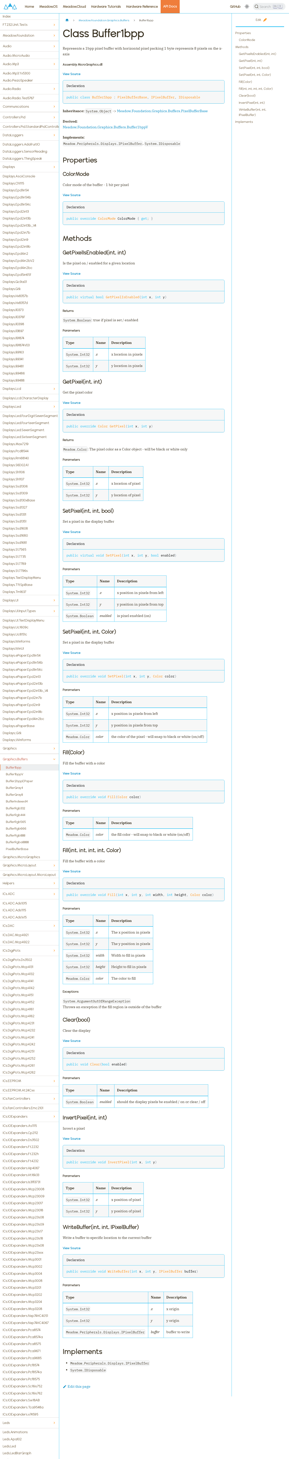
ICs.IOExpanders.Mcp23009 (23, 1196)
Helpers (8, 883)
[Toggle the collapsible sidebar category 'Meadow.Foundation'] (54, 35)
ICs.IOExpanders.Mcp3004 (22, 1274)
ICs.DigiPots (11, 950)
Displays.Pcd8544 (16, 451)
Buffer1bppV (14, 774)
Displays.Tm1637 (14, 592)
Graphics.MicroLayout (19, 865)
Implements (244, 122)
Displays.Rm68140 (16, 458)
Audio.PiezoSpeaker (18, 80)
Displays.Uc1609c (16, 627)
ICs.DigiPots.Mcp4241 (18, 1037)
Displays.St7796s (15, 571)
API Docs (170, 6)
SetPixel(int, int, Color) (255, 75)
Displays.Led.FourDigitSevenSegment (30, 416)
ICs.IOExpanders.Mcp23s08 (23, 1217)
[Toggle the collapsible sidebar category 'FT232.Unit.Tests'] (54, 25)
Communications (16, 106)
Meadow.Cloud (74, 6)
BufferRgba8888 (17, 842)
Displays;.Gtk (12, 733)
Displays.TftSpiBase (17, 585)
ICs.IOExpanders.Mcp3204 (22, 1302)
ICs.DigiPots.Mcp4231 (18, 1023)
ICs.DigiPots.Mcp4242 (19, 1044)
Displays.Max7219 (16, 444)
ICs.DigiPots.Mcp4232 (19, 1030)
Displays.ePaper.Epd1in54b (23, 662)
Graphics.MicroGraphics (21, 857)
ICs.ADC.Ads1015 (15, 903)
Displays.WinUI (13, 648)
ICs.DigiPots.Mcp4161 (18, 1009)
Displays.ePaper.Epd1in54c (23, 670)
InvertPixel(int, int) (252, 103)
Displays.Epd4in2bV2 (18, 261)
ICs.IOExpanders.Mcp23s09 (23, 1224)
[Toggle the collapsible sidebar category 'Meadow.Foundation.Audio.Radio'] (54, 89)
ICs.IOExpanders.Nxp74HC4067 (26, 1323)
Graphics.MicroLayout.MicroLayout (29, 875)
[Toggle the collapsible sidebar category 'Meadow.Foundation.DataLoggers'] (54, 135)
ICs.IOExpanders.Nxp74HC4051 (25, 1316)
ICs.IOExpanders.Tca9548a (23, 1407)
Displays (9, 167)
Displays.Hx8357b (15, 296)
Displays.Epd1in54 (16, 190)
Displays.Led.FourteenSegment (26, 423)
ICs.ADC (9, 894)
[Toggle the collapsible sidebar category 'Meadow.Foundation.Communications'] (54, 106)
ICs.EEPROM (12, 1081)
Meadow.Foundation (18, 35)
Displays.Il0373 (13, 310)
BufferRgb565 (16, 822)
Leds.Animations (15, 1432)
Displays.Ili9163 (13, 352)
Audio (7, 46)
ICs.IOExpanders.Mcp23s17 (23, 1231)
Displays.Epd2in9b (16, 246)
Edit (258, 20)
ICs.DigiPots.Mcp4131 (18, 967)
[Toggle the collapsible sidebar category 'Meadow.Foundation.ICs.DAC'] (54, 926)
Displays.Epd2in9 (15, 240)
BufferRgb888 (15, 835)
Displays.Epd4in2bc (17, 268)
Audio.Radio (12, 89)
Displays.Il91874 (13, 338)
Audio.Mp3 (11, 64)
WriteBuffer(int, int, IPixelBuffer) (252, 112)
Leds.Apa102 (12, 1439)
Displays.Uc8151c (15, 634)
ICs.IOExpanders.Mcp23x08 (23, 1245)
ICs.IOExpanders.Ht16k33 (21, 1175)
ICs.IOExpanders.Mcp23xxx (23, 1252)
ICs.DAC (8, 926)
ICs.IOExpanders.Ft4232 (21, 1161)
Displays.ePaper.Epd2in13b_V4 (25, 691)
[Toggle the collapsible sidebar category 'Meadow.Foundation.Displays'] (54, 167)
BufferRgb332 (15, 808)
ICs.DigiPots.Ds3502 (17, 960)
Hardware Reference (142, 6)
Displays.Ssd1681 (15, 543)
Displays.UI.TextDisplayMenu (23, 620)
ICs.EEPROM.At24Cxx (19, 1090)
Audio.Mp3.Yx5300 (16, 73)
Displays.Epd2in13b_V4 (19, 225)
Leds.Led (9, 1446)
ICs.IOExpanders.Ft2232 (21, 1147)
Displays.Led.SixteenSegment (25, 437)
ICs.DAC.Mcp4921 (16, 935)
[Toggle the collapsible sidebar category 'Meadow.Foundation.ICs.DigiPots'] (54, 950)
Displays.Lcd (12, 389)
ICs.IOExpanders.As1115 (20, 1126)
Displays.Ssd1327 (15, 507)
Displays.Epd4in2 (15, 254)
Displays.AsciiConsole (19, 176)
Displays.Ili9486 (14, 373)
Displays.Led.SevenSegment (23, 430)
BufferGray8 (14, 795)
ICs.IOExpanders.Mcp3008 (22, 1281)
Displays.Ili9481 (13, 366)
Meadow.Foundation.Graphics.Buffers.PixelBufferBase (162, 111)
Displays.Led (12, 407)
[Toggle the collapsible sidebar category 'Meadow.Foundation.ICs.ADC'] (54, 894)
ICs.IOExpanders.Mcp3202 (22, 1295)
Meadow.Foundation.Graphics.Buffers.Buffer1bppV (105, 127)
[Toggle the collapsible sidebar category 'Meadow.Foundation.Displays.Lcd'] (54, 389)
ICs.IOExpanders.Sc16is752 (22, 1386)
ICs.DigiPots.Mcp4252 (19, 1058)
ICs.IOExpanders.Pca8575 (22, 1344)
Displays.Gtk (12, 289)
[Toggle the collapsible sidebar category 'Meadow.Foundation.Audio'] (54, 46)
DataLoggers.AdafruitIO (21, 144)
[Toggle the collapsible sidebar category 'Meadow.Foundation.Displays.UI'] (54, 600)
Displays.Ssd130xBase (19, 500)
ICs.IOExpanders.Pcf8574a (22, 1372)
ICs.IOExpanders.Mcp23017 (23, 1203)
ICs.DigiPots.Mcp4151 (18, 995)
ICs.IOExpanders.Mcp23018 (23, 1210)
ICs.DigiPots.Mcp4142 (19, 988)
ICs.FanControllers (16, 1099)
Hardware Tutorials (106, 6)
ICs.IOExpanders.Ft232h (21, 1154)
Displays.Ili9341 (13, 359)
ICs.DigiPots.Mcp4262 (19, 1072)
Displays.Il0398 (13, 324)
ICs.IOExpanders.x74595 (20, 1414)
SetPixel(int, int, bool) (254, 68)
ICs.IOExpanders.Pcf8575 (21, 1379)
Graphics (10, 748)
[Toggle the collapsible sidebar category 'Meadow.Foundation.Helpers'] (54, 883)
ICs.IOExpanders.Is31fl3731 (21, 1182)
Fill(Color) (245, 82)
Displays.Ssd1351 (14, 521)
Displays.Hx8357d (15, 303)
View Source (71, 74)
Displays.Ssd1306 (15, 486)
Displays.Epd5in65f (17, 275)
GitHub (235, 6)
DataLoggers (13, 135)
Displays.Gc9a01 (15, 282)
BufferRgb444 (15, 815)
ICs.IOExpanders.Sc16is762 (22, 1393)
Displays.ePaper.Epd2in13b (23, 683)
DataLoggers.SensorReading (25, 151)
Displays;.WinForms (17, 740)
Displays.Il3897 (13, 331)
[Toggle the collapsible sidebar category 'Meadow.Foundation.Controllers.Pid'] (54, 117)
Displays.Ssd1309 (15, 493)
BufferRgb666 (16, 828)
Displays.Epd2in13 (16, 211)
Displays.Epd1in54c (17, 204)
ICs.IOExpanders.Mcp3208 (22, 1309)
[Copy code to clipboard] (219, 96)
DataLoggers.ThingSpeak (22, 158)
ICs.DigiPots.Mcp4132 (18, 974)
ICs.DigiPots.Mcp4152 (19, 1002)
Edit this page (79, 1386)
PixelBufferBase (17, 849)
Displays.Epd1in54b (17, 197)
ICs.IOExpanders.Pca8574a (23, 1337)
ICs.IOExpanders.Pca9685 (22, 1358)
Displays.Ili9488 (14, 380)
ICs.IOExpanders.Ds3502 (21, 1140)
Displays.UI (10, 600)
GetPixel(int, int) (250, 61)
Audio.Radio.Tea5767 (18, 98)
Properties (243, 33)
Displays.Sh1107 (13, 479)
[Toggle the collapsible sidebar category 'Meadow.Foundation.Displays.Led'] (54, 406)
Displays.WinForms (16, 641)
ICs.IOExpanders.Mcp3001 (22, 1259)
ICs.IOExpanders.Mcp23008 (23, 1189)
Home (29, 6)
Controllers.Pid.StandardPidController (31, 127)
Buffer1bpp (13, 767)
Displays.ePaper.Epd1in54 (22, 655)
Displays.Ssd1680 (15, 535)
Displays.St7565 (14, 549)
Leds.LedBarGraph (17, 1453)
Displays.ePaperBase (19, 726)
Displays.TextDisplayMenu (22, 578)
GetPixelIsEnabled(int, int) (257, 54)
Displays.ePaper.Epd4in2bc (23, 719)
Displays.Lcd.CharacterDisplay (25, 398)
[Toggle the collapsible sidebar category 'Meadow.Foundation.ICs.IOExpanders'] (54, 1116)
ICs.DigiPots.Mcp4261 (19, 1065)
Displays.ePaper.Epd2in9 (21, 705)
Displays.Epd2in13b (17, 218)
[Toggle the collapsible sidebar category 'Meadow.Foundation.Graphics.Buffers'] (54, 759)
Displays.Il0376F (14, 317)
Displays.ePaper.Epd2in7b (22, 698)
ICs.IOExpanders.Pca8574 (22, 1330)
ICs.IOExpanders (15, 1116)
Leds (6, 1423)
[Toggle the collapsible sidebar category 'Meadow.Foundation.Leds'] (54, 1423)
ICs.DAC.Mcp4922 (16, 942)
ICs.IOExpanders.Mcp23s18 (23, 1238)
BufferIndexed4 (17, 801)
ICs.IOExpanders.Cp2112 (20, 1133)
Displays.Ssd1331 (14, 514)
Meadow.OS (48, 6)
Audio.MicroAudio (16, 55)
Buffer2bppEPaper (19, 781)
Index (7, 16)
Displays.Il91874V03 (16, 345)
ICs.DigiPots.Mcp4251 (18, 1051)
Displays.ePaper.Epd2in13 (22, 677)
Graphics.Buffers (15, 759)
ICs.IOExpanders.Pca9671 (21, 1351)
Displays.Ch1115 (13, 183)
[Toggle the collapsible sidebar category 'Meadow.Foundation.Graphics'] (54, 748)
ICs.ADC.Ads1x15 (15, 917)
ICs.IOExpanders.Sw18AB (21, 1400)
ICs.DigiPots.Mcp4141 (18, 981)
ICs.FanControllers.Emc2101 (23, 1108)
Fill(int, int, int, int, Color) (256, 89)
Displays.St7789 (14, 564)
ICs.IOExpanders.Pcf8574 (21, 1365)
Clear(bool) (247, 95)
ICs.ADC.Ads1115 (14, 910)
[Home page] (67, 20)
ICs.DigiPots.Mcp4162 (19, 1016)
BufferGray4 (14, 788)
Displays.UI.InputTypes (19, 611)
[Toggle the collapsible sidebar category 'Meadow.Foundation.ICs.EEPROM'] (54, 1081)
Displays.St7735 (14, 557)
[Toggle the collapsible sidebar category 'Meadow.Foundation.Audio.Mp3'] (54, 64)
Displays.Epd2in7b (16, 232)
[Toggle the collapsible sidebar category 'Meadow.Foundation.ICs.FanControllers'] (54, 1099)
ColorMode (247, 40)
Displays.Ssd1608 (15, 528)
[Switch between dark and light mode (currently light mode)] (246, 6)
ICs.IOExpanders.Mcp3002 (22, 1266)
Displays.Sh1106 (14, 472)
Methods (242, 47)
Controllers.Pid (14, 117)
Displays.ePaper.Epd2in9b (22, 712)
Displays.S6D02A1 (16, 465)
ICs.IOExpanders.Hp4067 (21, 1168)
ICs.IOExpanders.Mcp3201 (22, 1287)
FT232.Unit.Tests (15, 25)
